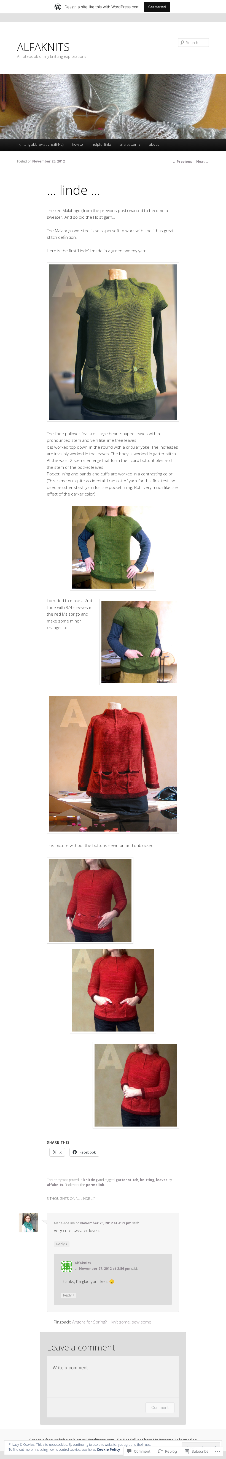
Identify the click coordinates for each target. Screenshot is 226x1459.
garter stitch (126, 1180)
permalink (95, 1184)
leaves (162, 1180)
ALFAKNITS (43, 46)
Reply (61, 1243)
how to (77, 144)
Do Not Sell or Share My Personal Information (157, 1440)
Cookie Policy (108, 1449)
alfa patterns (130, 144)
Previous (182, 161)
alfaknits (55, 1184)
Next (202, 161)
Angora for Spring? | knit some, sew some (111, 1322)
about (154, 144)
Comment (160, 1407)
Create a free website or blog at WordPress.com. (72, 1440)
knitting (90, 1180)
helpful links (101, 144)
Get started (157, 7)
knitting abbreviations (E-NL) (41, 144)
